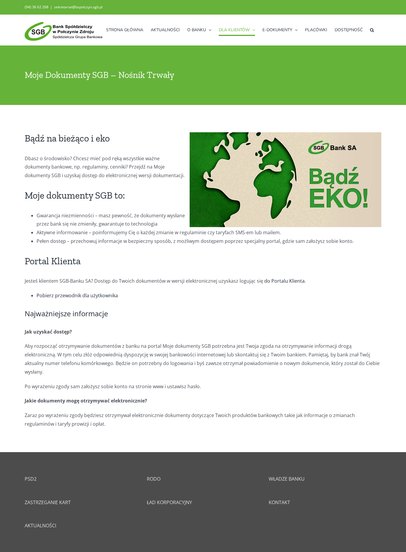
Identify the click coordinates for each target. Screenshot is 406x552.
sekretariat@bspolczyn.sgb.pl (78, 7)
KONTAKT (279, 502)
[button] (372, 30)
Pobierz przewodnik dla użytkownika (77, 295)
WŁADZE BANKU (287, 479)
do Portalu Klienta (284, 281)
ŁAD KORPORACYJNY (169, 502)
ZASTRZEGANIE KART (48, 502)
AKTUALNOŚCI (40, 525)
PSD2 (31, 479)
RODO (153, 479)
